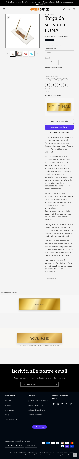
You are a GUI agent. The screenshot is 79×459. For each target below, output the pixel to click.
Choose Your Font (51, 76)
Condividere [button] (51, 278)
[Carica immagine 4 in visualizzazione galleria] (31, 53)
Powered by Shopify (30, 453)
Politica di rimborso (36, 405)
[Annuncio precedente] (4, 3)
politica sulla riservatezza (38, 401)
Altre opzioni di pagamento (59, 132)
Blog (7, 415)
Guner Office (20, 453)
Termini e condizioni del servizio (35, 455)
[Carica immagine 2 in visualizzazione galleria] (19, 53)
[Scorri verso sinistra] (7, 54)
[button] (4, 9)
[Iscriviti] (56, 384)
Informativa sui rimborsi (47, 453)
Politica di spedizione (37, 410)
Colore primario (50, 49)
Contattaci (9, 410)
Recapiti (71, 455)
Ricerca (8, 401)
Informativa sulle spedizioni (57, 455)
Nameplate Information (53, 67)
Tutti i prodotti (11, 419)
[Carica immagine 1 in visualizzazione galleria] (12, 53)
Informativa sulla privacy (65, 453)
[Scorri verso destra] (37, 54)
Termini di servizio (35, 415)
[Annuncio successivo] (75, 3)
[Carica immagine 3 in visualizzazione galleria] (25, 53)
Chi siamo (9, 405)
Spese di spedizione (64, 43)
